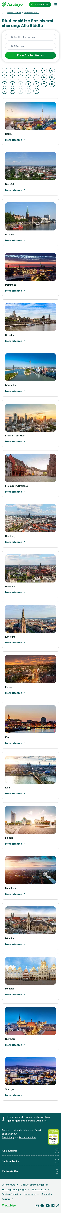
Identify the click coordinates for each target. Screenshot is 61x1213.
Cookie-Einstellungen (33, 1184)
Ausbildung (8, 1137)
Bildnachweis (39, 1189)
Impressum (30, 1194)
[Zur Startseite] (12, 4)
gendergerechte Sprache (21, 1120)
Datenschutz (8, 1184)
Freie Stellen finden (30, 55)
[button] (30, 1151)
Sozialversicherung (32, 13)
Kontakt (45, 1194)
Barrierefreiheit (10, 1194)
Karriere (6, 1199)
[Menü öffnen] (55, 4)
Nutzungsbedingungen (14, 1189)
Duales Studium (14, 13)
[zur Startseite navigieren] (3, 13)
